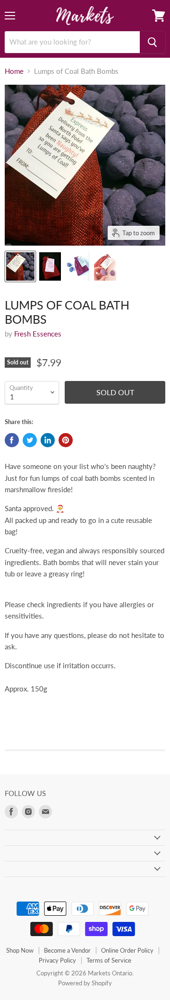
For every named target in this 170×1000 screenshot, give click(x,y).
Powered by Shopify (85, 983)
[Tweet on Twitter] (30, 440)
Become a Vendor (67, 950)
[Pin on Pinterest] (66, 440)
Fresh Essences (37, 333)
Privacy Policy (57, 960)
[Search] (152, 42)
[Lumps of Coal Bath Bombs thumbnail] (20, 266)
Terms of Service (108, 960)
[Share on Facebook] (12, 440)
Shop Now (20, 950)
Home (14, 71)
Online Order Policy (127, 950)
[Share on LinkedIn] (48, 440)
